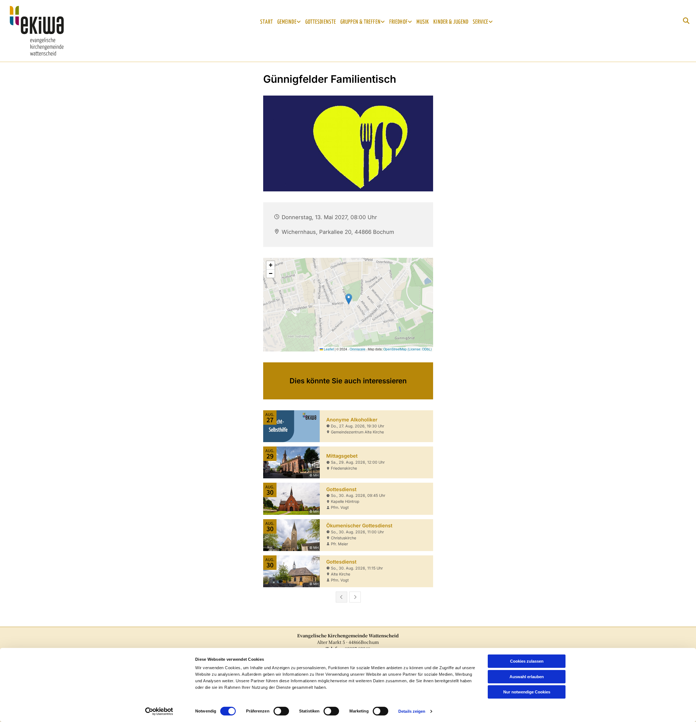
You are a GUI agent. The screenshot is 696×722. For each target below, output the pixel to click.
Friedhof (398, 22)
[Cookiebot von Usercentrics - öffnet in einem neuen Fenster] (159, 711)
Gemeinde (287, 22)
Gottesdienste (320, 22)
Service (481, 22)
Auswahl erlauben (526, 676)
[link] (289, 22)
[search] (686, 20)
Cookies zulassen (526, 661)
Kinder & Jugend (450, 22)
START (266, 22)
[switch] (281, 711)
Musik (423, 22)
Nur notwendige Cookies (526, 692)
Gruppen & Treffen (360, 22)
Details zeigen (411, 711)
